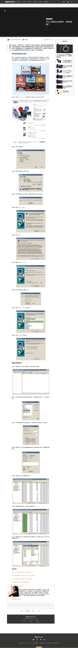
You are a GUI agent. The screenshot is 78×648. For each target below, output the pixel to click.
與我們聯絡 (49, 643)
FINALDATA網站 (22, 97)
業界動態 (29, 1)
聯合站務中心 (56, 643)
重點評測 (35, 1)
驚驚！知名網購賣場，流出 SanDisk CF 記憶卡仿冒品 (23, 575)
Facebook (45, 40)
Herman (11, 39)
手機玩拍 (40, 1)
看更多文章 (14, 597)
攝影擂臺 (46, 1)
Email (53, 40)
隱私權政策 (42, 643)
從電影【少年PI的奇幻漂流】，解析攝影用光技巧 (22, 572)
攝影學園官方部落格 (16, 599)
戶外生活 (24, 1)
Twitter (50, 40)
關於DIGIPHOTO (22, 643)
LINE (48, 40)
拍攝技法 (18, 1)
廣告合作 (29, 643)
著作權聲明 (35, 643)
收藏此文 (26, 39)
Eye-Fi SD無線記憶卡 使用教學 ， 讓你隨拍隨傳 (22, 578)
